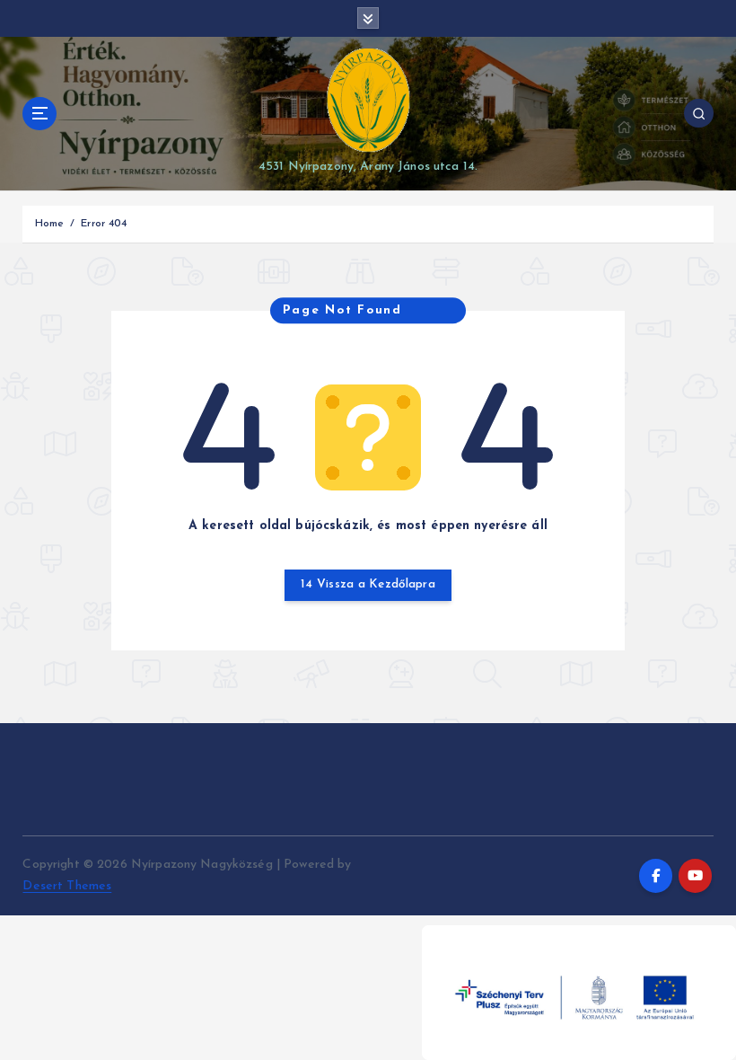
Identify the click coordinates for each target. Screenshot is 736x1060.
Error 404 (104, 223)
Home (50, 223)
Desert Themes (66, 886)
